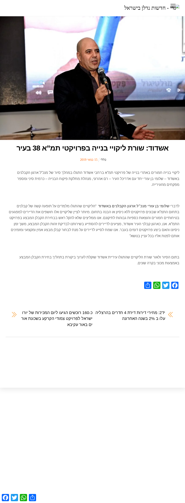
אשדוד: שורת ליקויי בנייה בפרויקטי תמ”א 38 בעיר (92, 148)
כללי (103, 159)
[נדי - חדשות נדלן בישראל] (151, 8)
